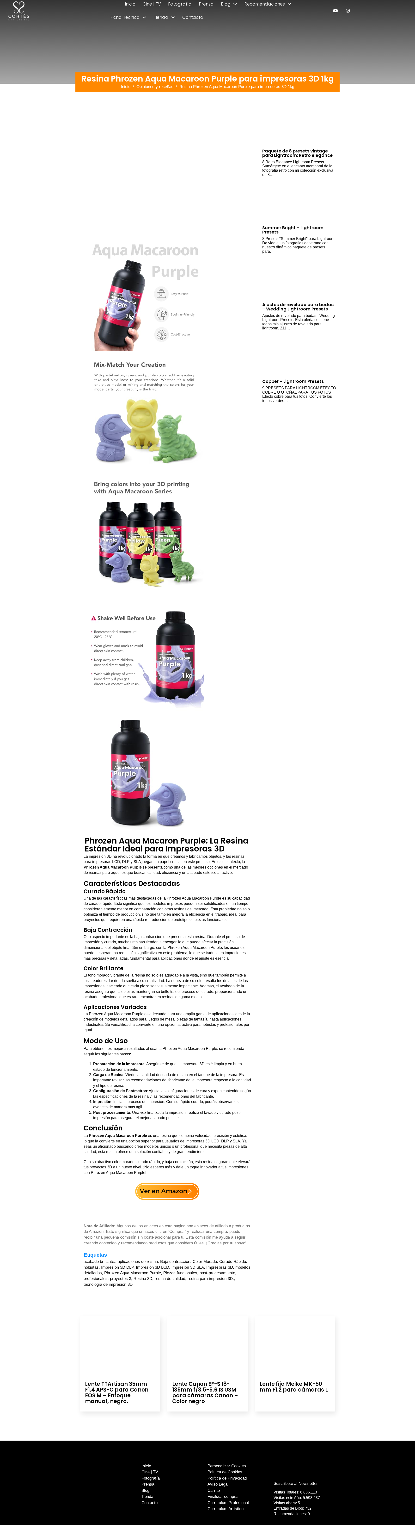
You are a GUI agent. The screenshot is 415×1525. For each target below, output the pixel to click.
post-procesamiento (217, 1273)
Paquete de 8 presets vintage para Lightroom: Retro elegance (297, 153)
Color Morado (205, 1261)
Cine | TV (152, 4)
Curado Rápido (232, 1261)
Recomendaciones (264, 4)
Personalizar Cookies (227, 1466)
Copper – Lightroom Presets (293, 381)
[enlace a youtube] (335, 10)
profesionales (96, 1278)
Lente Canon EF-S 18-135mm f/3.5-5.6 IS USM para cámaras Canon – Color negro (205, 1392)
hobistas (91, 1267)
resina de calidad (170, 1278)
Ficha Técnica (125, 17)
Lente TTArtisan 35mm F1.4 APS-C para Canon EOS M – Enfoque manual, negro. (116, 1392)
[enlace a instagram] (347, 10)
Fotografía (180, 4)
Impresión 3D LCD (152, 1267)
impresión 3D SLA (187, 1267)
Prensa (206, 4)
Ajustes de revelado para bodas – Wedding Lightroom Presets (298, 307)
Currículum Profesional (228, 1502)
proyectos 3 (120, 1278)
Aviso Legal (218, 1484)
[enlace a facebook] (292, 1474)
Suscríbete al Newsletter (296, 1483)
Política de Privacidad (227, 1478)
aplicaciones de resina (138, 1261)
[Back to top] (400, 1512)
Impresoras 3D (219, 1267)
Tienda (161, 17)
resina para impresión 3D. (211, 1278)
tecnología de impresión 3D (108, 1284)
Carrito (214, 1490)
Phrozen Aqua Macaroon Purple (132, 1273)
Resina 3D (143, 1278)
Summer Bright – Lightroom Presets (292, 230)
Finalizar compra (223, 1496)
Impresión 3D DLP (117, 1267)
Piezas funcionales (180, 1273)
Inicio (130, 4)
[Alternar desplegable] (235, 4)
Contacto (192, 17)
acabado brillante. (99, 1261)
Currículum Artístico (226, 1508)
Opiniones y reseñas (154, 86)
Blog (226, 4)
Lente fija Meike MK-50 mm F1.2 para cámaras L (294, 1386)
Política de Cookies (225, 1472)
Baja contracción (175, 1261)
